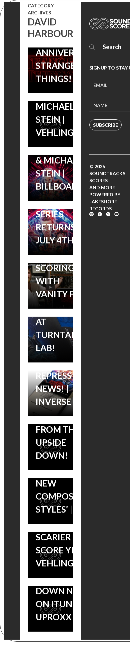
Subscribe (105, 125)
